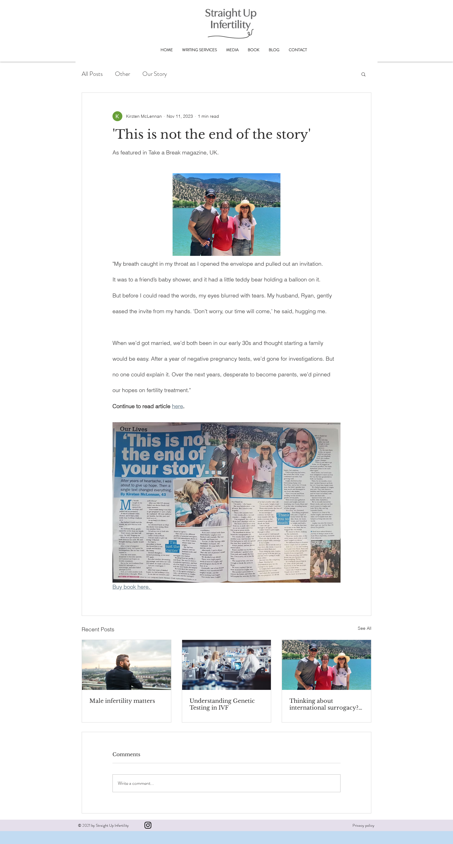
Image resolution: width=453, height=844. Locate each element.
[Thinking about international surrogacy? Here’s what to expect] (326, 665)
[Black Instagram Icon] (148, 825)
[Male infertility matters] (126, 665)
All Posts (92, 74)
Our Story (154, 74)
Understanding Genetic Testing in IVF (222, 704)
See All (364, 628)
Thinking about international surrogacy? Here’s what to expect (323, 704)
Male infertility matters (122, 701)
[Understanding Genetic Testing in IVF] (226, 665)
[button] (363, 74)
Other (122, 74)
